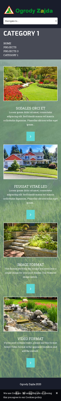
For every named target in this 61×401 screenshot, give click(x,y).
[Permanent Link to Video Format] (30, 314)
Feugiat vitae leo (30, 186)
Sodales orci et (30, 108)
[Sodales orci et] (30, 83)
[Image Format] (30, 240)
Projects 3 (10, 51)
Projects (9, 47)
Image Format (30, 264)
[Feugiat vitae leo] (30, 161)
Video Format (30, 338)
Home (7, 43)
